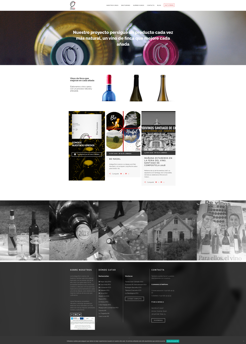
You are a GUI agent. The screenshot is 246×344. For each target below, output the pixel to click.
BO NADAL (115, 159)
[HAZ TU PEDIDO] (169, 5)
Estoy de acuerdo (172, 341)
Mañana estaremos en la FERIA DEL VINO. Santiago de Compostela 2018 (158, 161)
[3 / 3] (226, 32)
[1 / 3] (19, 32)
